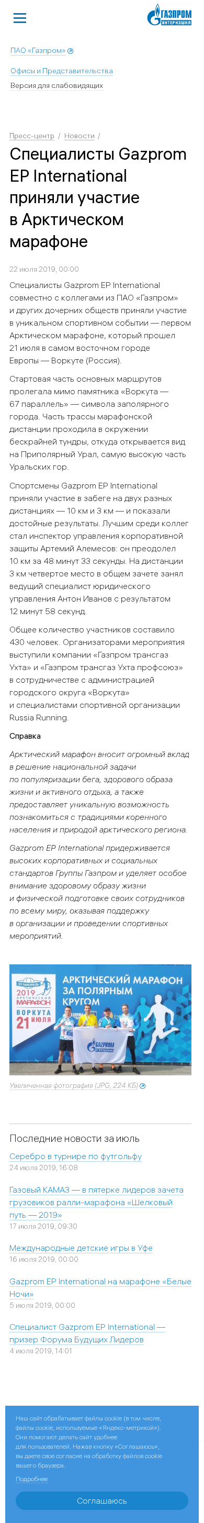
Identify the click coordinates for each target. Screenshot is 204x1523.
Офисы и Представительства (61, 70)
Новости (79, 135)
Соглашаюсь (102, 1500)
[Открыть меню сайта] (19, 16)
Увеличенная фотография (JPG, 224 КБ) (73, 1085)
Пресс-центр (31, 135)
